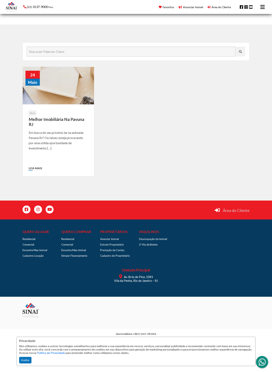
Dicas (32, 113)
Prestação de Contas (112, 250)
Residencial (29, 239)
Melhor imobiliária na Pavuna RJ (56, 122)
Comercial (28, 244)
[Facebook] (241, 7)
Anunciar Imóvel (109, 239)
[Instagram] (246, 7)
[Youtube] (251, 7)
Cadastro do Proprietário (115, 255)
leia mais (35, 168)
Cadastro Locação (33, 255)
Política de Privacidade (51, 352)
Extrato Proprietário (112, 244)
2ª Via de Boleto (148, 244)
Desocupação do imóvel (153, 239)
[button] (48, 6)
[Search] (240, 52)
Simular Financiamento (74, 255)
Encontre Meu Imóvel (35, 250)
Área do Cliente (236, 210)
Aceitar (25, 360)
